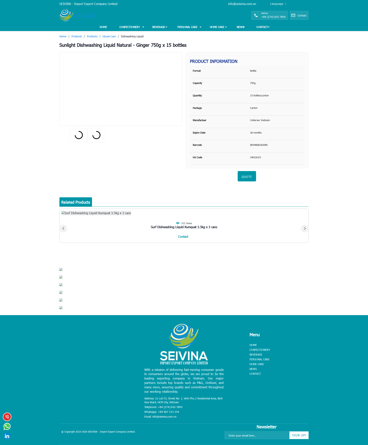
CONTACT (262, 27)
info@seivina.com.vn (242, 4)
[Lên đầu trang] (356, 418)
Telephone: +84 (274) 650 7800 (163, 407)
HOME (103, 27)
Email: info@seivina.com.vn (160, 416)
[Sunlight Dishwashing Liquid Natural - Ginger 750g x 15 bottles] (121, 89)
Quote (247, 177)
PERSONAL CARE (187, 27)
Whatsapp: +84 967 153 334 (161, 412)
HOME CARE (217, 27)
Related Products (75, 201)
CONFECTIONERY (129, 27)
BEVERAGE (158, 27)
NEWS (240, 27)
